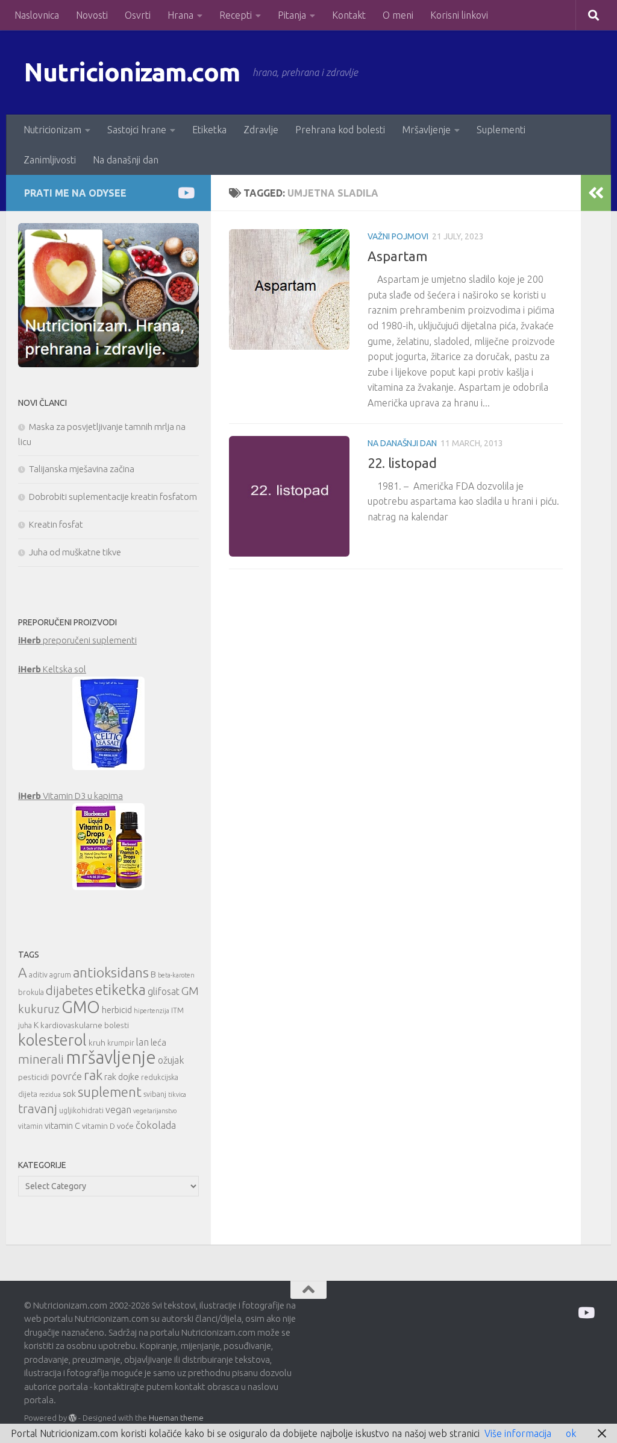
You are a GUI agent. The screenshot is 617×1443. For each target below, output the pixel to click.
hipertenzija (151, 1010)
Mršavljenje (426, 129)
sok (69, 1093)
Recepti (235, 15)
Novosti (92, 15)
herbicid (117, 1010)
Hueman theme (176, 1417)
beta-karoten (176, 975)
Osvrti (138, 15)
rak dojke (121, 1077)
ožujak (171, 1060)
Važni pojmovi (398, 236)
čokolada (156, 1125)
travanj (37, 1109)
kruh (97, 1042)
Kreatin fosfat (56, 524)
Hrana (180, 15)
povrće (66, 1076)
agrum (60, 975)
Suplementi (501, 129)
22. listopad (402, 462)
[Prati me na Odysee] (185, 192)
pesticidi (33, 1077)
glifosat (164, 991)
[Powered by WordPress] (73, 1418)
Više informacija (517, 1433)
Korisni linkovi (459, 15)
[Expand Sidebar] (596, 193)
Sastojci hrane (136, 129)
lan (142, 1042)
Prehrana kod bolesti (340, 129)
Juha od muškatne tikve (75, 552)
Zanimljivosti (49, 159)
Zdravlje (260, 129)
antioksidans (111, 972)
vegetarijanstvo (155, 1110)
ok (571, 1433)
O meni (398, 15)
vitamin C (62, 1125)
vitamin (30, 1126)
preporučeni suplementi (77, 640)
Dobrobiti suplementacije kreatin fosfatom (113, 496)
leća (158, 1042)
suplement (110, 1091)
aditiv (38, 975)
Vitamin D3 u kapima (70, 796)
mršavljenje (111, 1057)
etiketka (120, 989)
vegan (118, 1109)
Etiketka (209, 129)
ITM (177, 1010)
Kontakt (349, 15)
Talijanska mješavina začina (81, 469)
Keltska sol (52, 669)
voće (125, 1126)
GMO (80, 1006)
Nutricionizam (52, 129)
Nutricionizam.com (132, 72)
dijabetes (69, 990)
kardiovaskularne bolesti (84, 1025)
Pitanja (292, 15)
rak (93, 1074)
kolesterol (52, 1040)
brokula (31, 992)
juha (25, 1025)
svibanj (154, 1094)
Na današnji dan (125, 159)
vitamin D (98, 1126)
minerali (41, 1059)
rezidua (50, 1094)
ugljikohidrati (81, 1110)
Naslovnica (36, 15)
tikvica (177, 1094)
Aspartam (397, 256)
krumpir (120, 1043)
